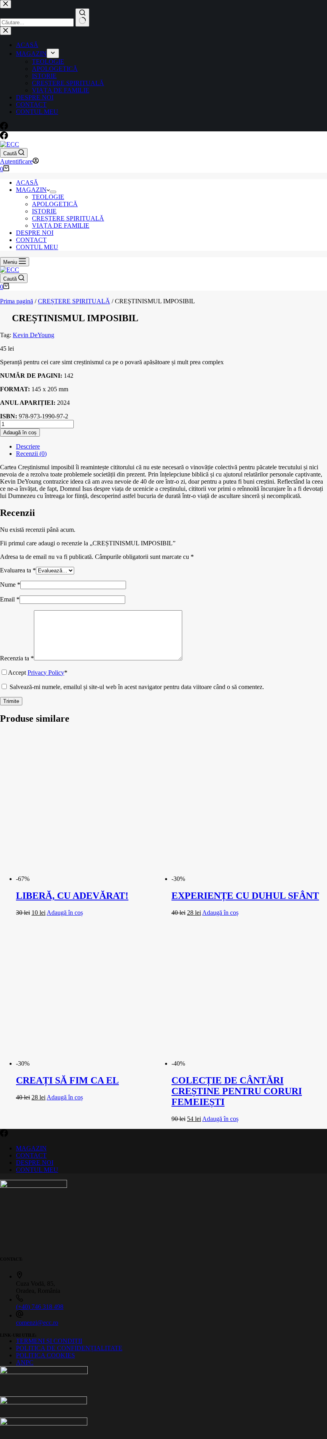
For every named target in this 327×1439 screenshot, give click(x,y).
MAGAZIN (31, 189)
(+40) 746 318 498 (39, 1306)
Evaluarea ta (18, 570)
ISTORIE (44, 211)
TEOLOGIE (48, 196)
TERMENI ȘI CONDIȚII (49, 1340)
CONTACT (31, 239)
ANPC (24, 1362)
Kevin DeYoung (33, 335)
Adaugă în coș (20, 432)
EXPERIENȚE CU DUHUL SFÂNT (245, 895)
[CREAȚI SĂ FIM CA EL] (91, 1063)
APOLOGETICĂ (55, 204)
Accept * (37, 672)
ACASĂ (27, 182)
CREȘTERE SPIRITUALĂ (68, 218)
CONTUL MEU (37, 247)
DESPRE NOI (34, 232)
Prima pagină (16, 301)
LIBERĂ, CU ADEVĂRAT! (72, 895)
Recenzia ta (17, 658)
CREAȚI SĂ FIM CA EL (67, 1080)
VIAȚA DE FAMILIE (60, 225)
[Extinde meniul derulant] (53, 192)
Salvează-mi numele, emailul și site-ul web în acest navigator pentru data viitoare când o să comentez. (137, 686)
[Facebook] (4, 137)
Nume (10, 584)
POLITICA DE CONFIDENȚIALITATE (69, 1348)
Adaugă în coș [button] (65, 912)
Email (10, 599)
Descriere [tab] (28, 446)
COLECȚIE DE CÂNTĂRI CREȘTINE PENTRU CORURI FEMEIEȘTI (236, 1091)
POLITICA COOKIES (45, 1355)
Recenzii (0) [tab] (31, 453)
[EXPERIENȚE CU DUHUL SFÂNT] (246, 878)
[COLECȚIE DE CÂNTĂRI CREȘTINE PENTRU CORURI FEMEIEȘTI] (246, 1063)
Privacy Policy (46, 672)
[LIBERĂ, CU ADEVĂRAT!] (91, 878)
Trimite (11, 701)
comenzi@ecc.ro (37, 1322)
